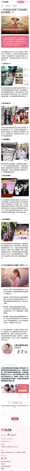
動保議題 (8, 452)
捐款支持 (3, 444)
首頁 (2, 6)
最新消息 (8, 6)
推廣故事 (15, 6)
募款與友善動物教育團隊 (6, 466)
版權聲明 (3, 468)
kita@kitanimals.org (6, 441)
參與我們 (23, 452)
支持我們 (18, 452)
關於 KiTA (13, 452)
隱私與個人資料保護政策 (6, 461)
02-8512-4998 (7, 439)
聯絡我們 (3, 464)
